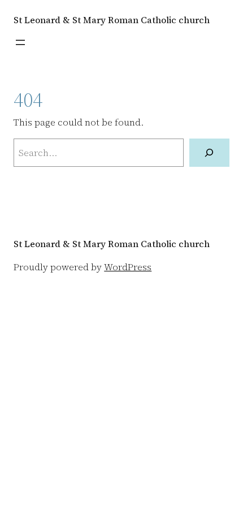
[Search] (209, 153)
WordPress (127, 267)
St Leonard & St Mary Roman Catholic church (112, 20)
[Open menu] (20, 42)
